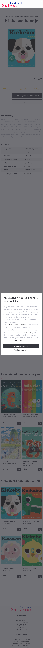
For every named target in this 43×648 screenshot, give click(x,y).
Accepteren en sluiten (21, 346)
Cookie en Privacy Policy (13, 340)
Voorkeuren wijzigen (22, 350)
